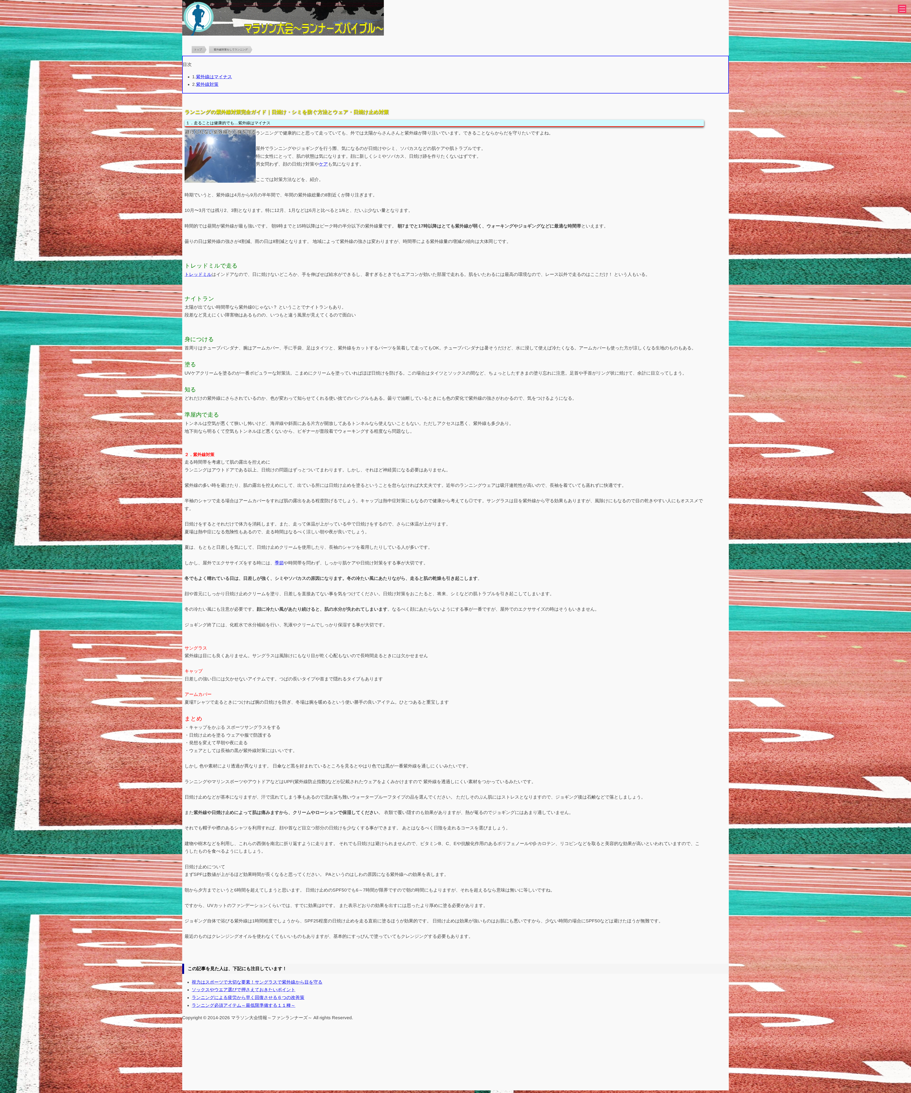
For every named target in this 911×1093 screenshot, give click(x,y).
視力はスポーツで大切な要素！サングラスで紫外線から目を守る (257, 982)
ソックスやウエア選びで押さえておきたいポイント (243, 989)
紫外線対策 (207, 84)
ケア (323, 164)
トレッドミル (198, 274)
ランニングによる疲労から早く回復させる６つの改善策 (248, 997)
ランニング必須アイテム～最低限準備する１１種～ (243, 1005)
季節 (279, 562)
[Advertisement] (455, 1057)
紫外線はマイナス (214, 76)
